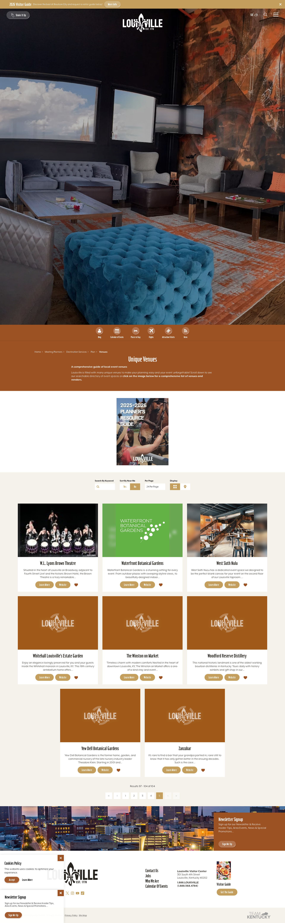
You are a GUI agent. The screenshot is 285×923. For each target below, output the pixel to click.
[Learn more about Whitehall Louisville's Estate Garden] (58, 623)
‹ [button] (117, 795)
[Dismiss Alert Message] (280, 4)
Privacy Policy (71, 915)
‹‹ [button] (108, 795)
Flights (151, 337)
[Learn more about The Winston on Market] (142, 623)
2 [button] (134, 795)
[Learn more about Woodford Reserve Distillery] (227, 623)
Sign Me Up (227, 844)
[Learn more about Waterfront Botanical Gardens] (142, 530)
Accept (12, 879)
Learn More (44, 584)
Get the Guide (227, 892)
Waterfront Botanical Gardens (142, 563)
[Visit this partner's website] (259, 915)
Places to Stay (135, 337)
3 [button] (142, 795)
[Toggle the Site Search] (265, 14)
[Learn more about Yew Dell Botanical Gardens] (100, 715)
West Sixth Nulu (227, 563)
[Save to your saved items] (76, 585)
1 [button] (125, 795)
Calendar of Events (117, 337)
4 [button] (151, 795)
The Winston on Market (143, 656)
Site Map (83, 915)
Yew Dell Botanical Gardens (100, 748)
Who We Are (152, 881)
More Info (112, 4)
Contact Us (151, 870)
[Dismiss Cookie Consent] (61, 858)
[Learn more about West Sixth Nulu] (227, 530)
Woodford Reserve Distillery (227, 656)
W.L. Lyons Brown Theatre (58, 563)
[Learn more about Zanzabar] (185, 715)
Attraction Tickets (168, 337)
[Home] (142, 22)
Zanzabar (185, 748)
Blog (99, 337)
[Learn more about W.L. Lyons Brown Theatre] (58, 530)
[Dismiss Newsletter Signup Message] (61, 893)
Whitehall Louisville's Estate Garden (58, 656)
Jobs (148, 875)
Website (62, 584)
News (185, 337)
